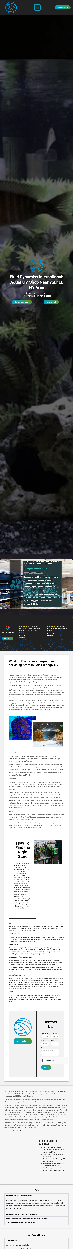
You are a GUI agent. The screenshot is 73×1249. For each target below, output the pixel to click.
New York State (59, 1170)
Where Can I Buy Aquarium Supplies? (20, 1195)
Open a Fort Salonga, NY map (52, 1147)
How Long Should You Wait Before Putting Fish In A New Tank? (28, 1218)
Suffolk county (47, 1170)
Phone (43, 1040)
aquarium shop (58, 769)
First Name (44, 1033)
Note (42, 1048)
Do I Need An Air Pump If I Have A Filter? (21, 1223)
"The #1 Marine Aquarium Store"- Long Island (41, 562)
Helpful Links (12, 1240)
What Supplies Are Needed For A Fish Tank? (22, 1214)
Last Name (54, 1033)
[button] (37, 7)
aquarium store (47, 705)
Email (52, 1040)
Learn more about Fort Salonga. (15, 1131)
